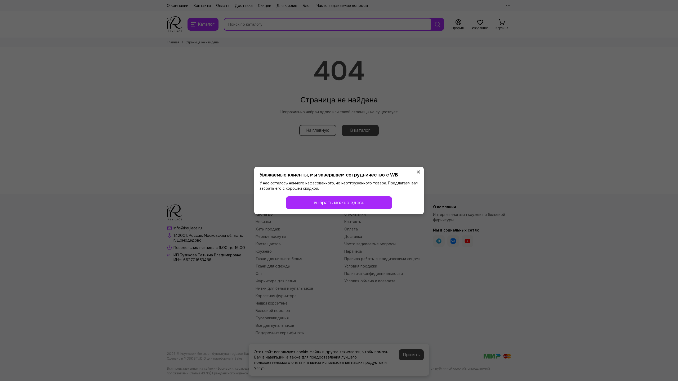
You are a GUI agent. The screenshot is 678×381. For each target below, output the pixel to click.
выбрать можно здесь (339, 203)
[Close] (418, 172)
